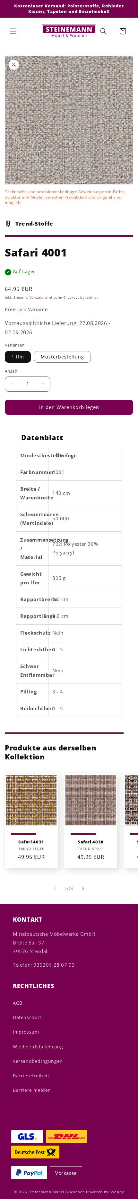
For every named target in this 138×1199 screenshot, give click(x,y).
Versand (37, 297)
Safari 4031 (31, 842)
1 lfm (18, 357)
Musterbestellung (62, 357)
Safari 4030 (91, 842)
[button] (13, 31)
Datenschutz (27, 1017)
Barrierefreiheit (31, 1076)
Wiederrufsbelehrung (38, 1047)
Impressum (26, 1032)
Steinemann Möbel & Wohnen (57, 1191)
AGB (17, 1003)
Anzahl (11, 371)
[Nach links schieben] (55, 888)
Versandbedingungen (38, 1061)
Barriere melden (32, 1090)
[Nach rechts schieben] (83, 888)
